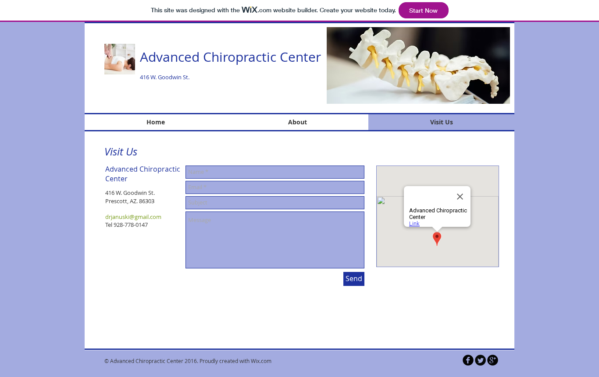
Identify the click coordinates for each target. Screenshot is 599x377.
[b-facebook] (468, 360)
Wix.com (261, 360)
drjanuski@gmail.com (133, 217)
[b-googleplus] (492, 360)
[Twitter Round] (480, 360)
